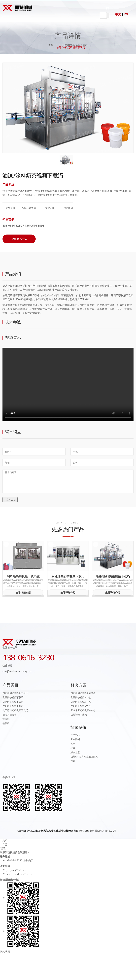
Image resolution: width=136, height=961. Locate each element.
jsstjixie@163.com (16, 870)
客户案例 (75, 739)
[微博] (11, 817)
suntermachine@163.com (20, 874)
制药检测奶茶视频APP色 (82, 693)
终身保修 (10, 208)
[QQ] (3, 817)
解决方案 (75, 752)
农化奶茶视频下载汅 (12, 706)
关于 (72, 744)
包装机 (5, 723)
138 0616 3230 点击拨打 (20, 860)
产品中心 (75, 735)
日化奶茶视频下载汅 (12, 702)
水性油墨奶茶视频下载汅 (68, 576)
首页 (50, 45)
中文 (118, 14)
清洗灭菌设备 (9, 715)
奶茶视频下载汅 (78, 715)
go (108, 15)
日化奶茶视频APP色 (80, 702)
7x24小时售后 (28, 208)
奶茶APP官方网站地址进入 (84, 757)
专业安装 (49, 208)
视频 (72, 761)
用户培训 (68, 208)
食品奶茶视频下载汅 (12, 697)
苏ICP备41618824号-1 (107, 830)
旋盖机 (5, 719)
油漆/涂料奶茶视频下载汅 (113, 576)
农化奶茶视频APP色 (80, 706)
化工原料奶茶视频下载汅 (15, 710)
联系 (72, 748)
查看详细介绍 (23, 592)
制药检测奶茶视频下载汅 (15, 693)
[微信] (25, 817)
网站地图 (5, 951)
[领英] (18, 817)
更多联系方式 (19, 238)
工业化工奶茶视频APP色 (82, 710)
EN (126, 14)
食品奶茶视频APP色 (80, 697)
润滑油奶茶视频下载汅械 (23, 576)
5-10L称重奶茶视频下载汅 (73, 45)
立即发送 (11, 499)
